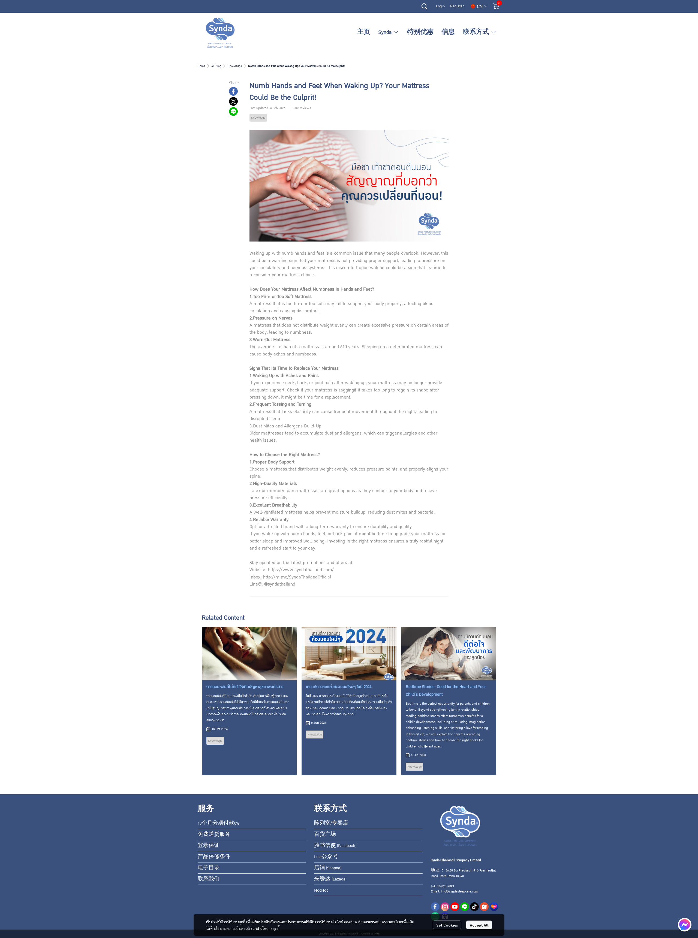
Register (457, 6)
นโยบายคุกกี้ (269, 928)
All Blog (216, 66)
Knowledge (235, 66)
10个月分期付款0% (218, 823)
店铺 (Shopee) (327, 868)
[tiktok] (474, 906)
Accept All (479, 924)
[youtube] (454, 906)
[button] (424, 6)
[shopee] (484, 906)
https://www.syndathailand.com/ (301, 569)
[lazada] (494, 906)
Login (440, 6)
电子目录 (208, 868)
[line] (464, 906)
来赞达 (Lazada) (330, 879)
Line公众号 (326, 856)
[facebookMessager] (684, 924)
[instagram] (445, 906)
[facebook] (435, 906)
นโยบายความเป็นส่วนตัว (232, 928)
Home (201, 66)
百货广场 (325, 834)
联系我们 (208, 879)
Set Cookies (447, 924)
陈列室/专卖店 (331, 823)
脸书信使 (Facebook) (335, 845)
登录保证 (208, 845)
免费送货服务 (214, 834)
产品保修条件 (214, 856)
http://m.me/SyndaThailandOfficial (297, 577)
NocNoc (321, 890)
